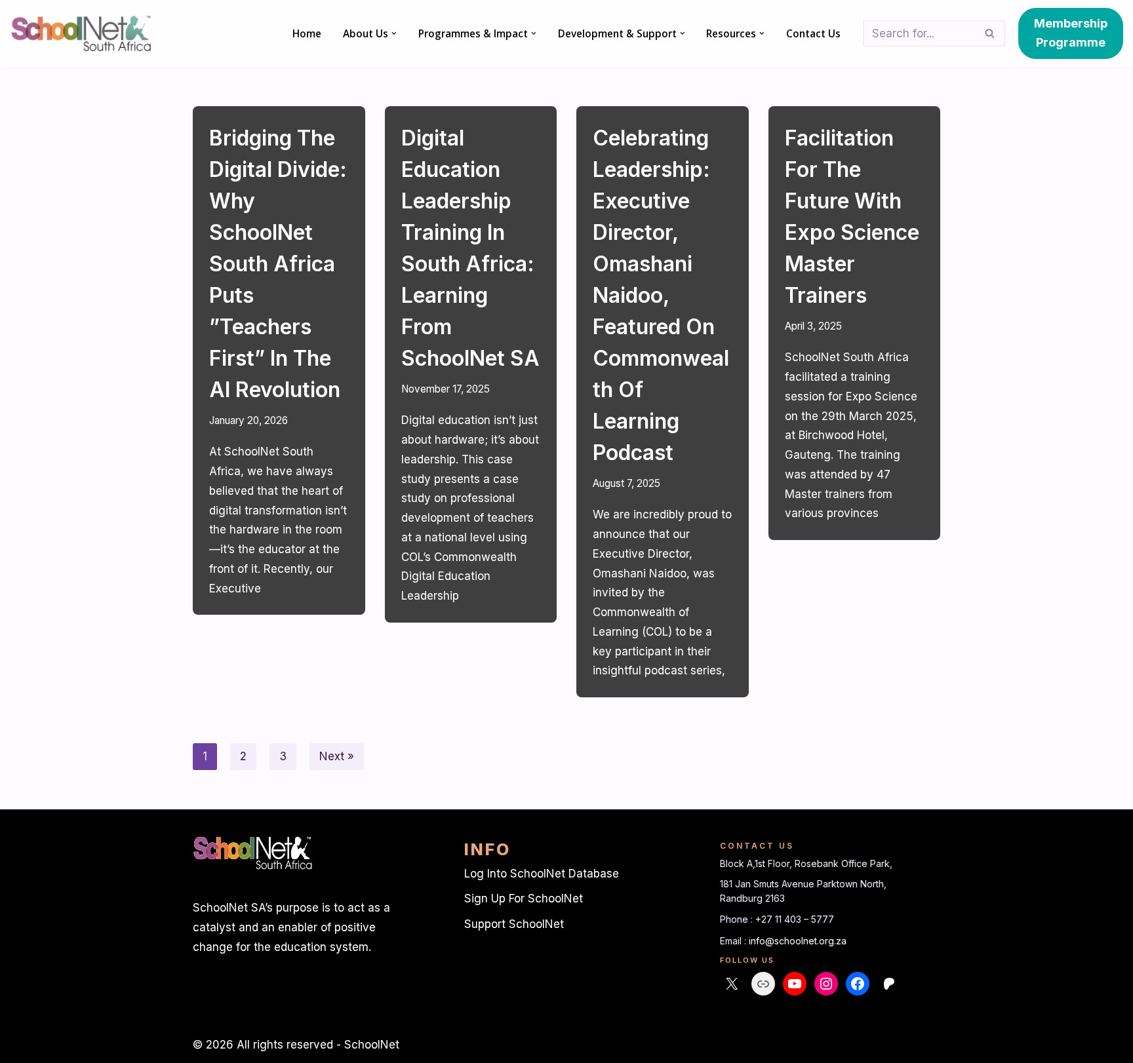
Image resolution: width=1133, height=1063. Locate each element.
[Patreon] (889, 983)
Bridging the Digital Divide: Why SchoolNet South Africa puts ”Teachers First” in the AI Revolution (278, 263)
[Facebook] (857, 983)
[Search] (990, 33)
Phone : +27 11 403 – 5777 (777, 919)
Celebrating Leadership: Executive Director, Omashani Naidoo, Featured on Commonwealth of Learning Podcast (661, 295)
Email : (734, 940)
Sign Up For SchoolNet (523, 898)
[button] (394, 33)
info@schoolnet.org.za (797, 940)
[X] (732, 983)
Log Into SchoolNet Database (541, 873)
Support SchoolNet (514, 924)
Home (306, 33)
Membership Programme (1070, 32)
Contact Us (813, 33)
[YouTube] (794, 983)
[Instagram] (826, 983)
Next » (336, 756)
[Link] (763, 983)
